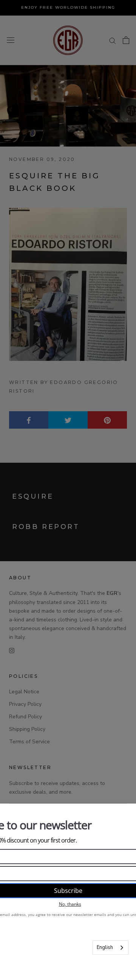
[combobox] (110, 947)
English (105, 947)
